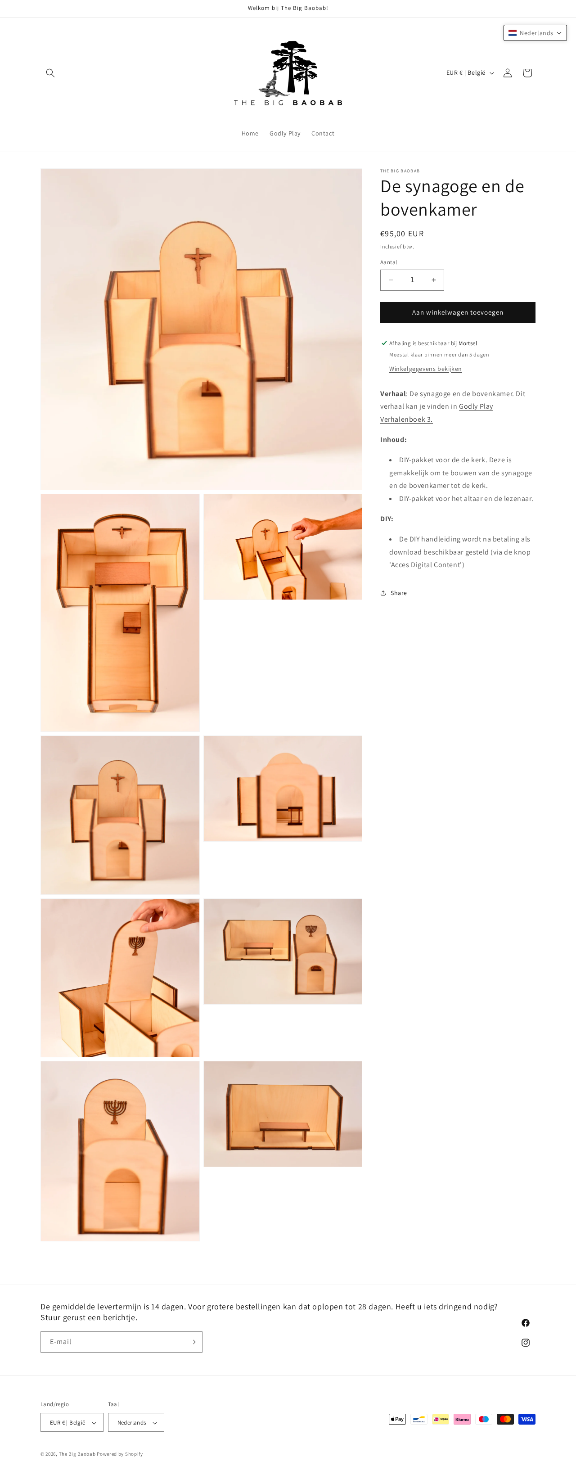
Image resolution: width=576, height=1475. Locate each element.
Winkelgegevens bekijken (425, 368)
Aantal (388, 262)
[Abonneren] (192, 1342)
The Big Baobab (77, 1454)
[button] (50, 73)
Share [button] (399, 592)
